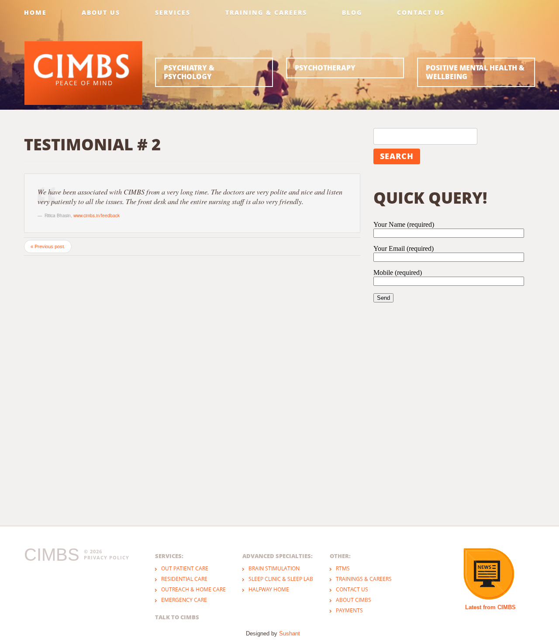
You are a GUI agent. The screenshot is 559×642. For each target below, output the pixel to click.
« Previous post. (48, 246)
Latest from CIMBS (490, 607)
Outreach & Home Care (193, 589)
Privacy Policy (106, 558)
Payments (349, 610)
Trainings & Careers (364, 579)
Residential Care (184, 579)
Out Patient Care (184, 568)
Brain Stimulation (274, 568)
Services (172, 13)
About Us (101, 13)
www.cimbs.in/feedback (96, 215)
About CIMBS (353, 600)
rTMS (343, 568)
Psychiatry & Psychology (189, 72)
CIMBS (51, 554)
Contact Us (421, 13)
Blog (352, 13)
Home (35, 13)
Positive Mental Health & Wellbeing (475, 72)
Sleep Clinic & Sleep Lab (280, 579)
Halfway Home (268, 589)
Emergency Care (184, 600)
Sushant (289, 633)
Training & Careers (266, 13)
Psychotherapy (325, 68)
